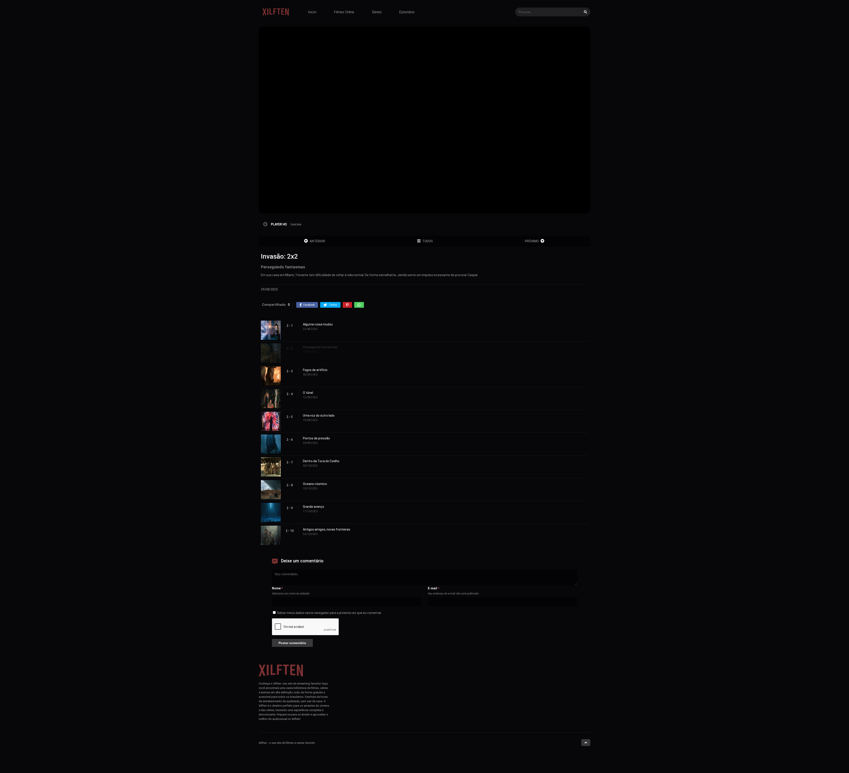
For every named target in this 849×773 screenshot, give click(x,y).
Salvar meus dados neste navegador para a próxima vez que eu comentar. (329, 613)
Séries (377, 12)
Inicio (312, 12)
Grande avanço (313, 506)
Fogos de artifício (315, 370)
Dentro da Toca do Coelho (321, 461)
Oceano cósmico (315, 484)
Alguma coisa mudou (318, 324)
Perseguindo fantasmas (320, 347)
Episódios (407, 12)
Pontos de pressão (316, 438)
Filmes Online (344, 12)
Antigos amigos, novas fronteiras (326, 529)
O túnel (308, 392)
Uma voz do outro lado (319, 415)
